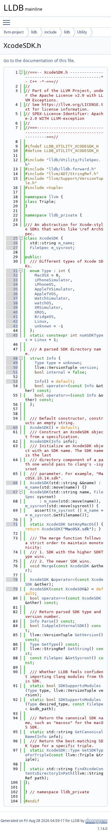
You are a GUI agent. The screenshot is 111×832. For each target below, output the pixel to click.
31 (12, 271)
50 (12, 367)
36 (12, 294)
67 (12, 492)
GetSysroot (79, 658)
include (50, 32)
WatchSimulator (51, 298)
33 (12, 280)
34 (12, 284)
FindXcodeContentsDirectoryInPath (64, 771)
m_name (65, 243)
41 (12, 316)
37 (12, 298)
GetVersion (87, 635)
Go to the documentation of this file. (39, 60)
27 (12, 247)
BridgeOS (44, 316)
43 (12, 326)
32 (12, 275)
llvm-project (14, 32)
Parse (48, 621)
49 (12, 363)
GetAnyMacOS (81, 524)
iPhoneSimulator (52, 280)
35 (12, 289)
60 (12, 427)
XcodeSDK (48, 238)
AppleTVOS (45, 294)
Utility (82, 32)
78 (12, 579)
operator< (57, 386)
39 (12, 307)
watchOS (43, 303)
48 (12, 358)
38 (12, 303)
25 (12, 238)
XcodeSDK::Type (63, 750)
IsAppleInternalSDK (63, 625)
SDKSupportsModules (79, 686)
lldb (34, 32)
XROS (39, 312)
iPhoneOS (44, 284)
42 (12, 321)
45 (12, 335)
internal (55, 372)
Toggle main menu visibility (7, 22)
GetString (78, 649)
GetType (50, 644)
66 (12, 483)
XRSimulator (48, 307)
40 (12, 312)
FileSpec (39, 247)
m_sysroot (62, 247)
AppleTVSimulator (54, 289)
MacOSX (42, 275)
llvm (53, 197)
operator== (58, 395)
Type (46, 271)
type (51, 363)
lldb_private (63, 215)
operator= (64, 579)
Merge (48, 566)
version (88, 367)
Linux (40, 321)
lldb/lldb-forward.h (71, 169)
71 (12, 524)
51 (12, 372)
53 (12, 381)
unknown (43, 326)
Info (51, 358)
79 (12, 589)
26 (12, 243)
